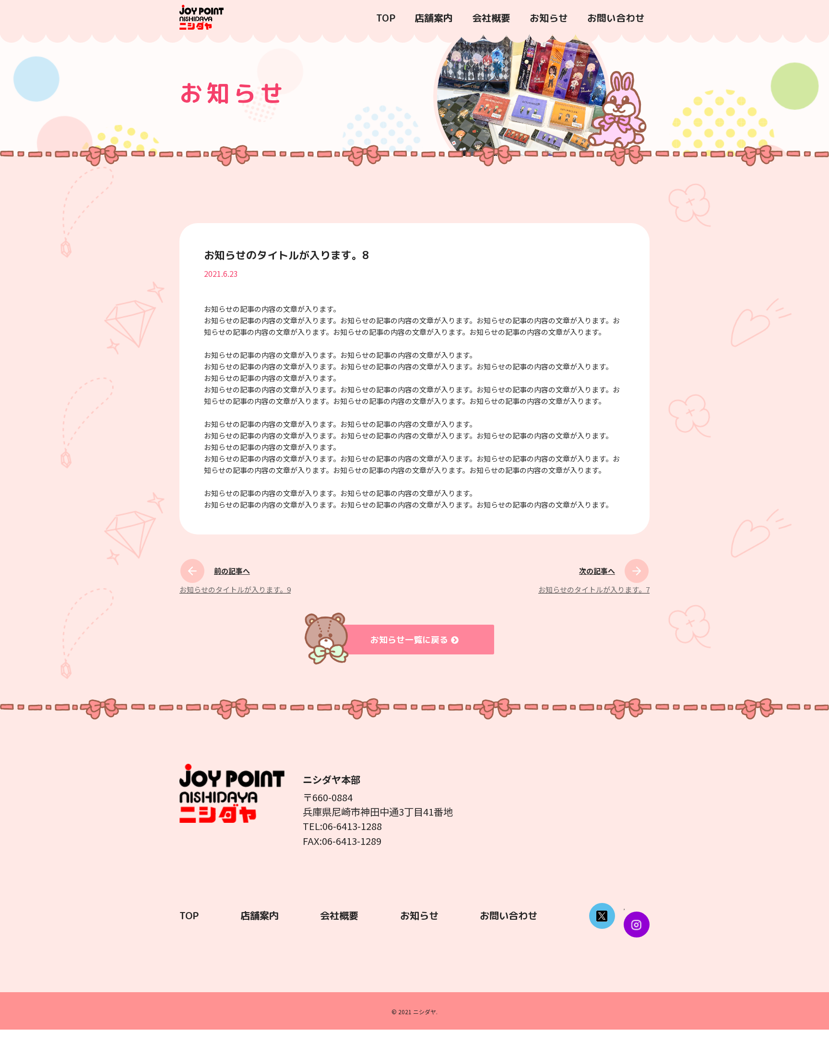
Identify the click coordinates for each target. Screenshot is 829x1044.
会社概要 (491, 17)
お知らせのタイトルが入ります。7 (594, 589)
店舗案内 (433, 17)
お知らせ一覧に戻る (409, 640)
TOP (385, 17)
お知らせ (549, 17)
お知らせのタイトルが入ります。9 (235, 589)
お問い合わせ (616, 17)
